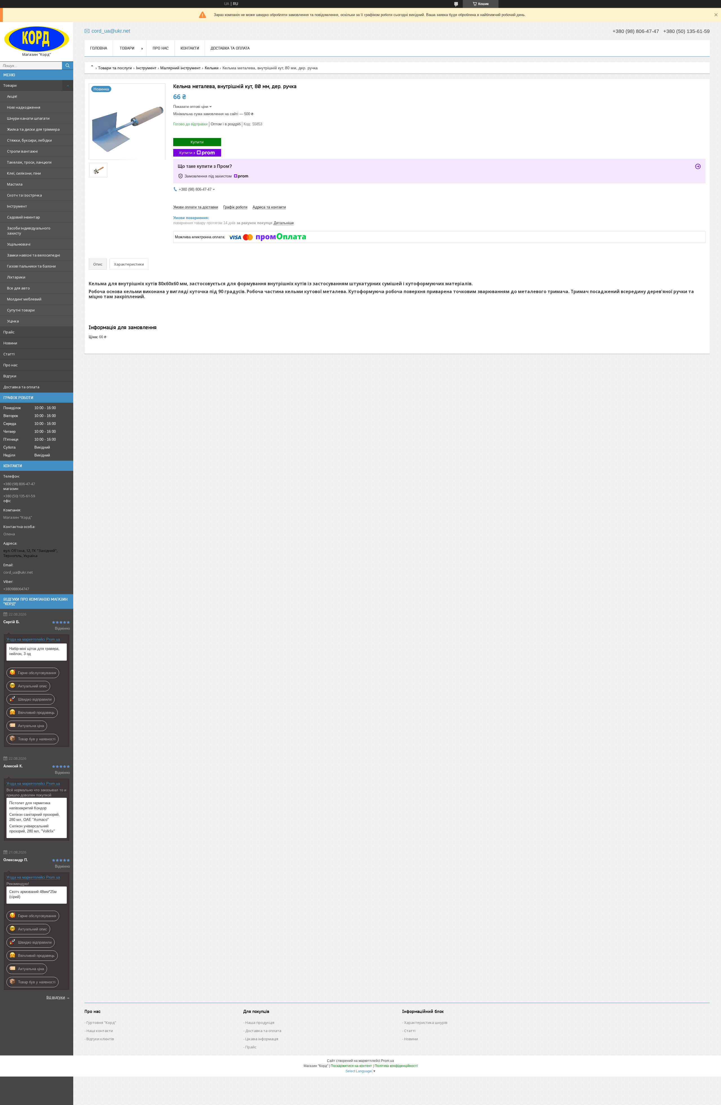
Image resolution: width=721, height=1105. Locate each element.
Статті (9, 354)
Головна (98, 48)
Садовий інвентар (23, 217)
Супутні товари (21, 310)
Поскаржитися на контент (351, 1066)
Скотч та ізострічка (24, 195)
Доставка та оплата (21, 386)
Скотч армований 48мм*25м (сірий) (33, 894)
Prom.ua (387, 1061)
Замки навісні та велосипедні (33, 255)
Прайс (8, 332)
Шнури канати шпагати (28, 118)
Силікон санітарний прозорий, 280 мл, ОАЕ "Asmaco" (34, 817)
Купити (197, 141)
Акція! (12, 96)
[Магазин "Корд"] (36, 39)
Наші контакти (99, 1030)
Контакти (190, 48)
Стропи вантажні (22, 151)
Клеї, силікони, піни (24, 173)
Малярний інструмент (180, 68)
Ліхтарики (16, 277)
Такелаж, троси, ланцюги (29, 162)
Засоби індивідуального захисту (28, 231)
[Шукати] (67, 65)
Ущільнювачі (18, 244)
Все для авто (18, 288)
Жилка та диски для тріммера (33, 129)
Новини (10, 343)
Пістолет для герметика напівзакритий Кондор (29, 805)
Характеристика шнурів (426, 1022)
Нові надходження (23, 107)
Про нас (10, 364)
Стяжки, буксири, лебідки (29, 140)
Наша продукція (259, 1022)
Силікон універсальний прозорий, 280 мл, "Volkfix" (32, 828)
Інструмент (17, 206)
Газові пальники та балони (31, 266)
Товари (10, 85)
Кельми (212, 68)
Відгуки (9, 375)
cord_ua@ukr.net (18, 572)
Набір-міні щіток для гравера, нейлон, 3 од (34, 651)
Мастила (15, 184)
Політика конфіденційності (396, 1066)
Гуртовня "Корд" (101, 1022)
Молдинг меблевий (24, 299)
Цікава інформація (261, 1038)
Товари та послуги (115, 68)
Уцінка (13, 321)
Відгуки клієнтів (100, 1038)
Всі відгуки (55, 997)
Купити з (187, 152)
